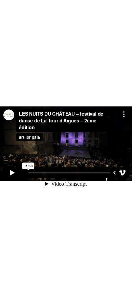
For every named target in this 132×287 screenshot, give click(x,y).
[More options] (123, 114)
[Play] (12, 172)
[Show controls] (114, 173)
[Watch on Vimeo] (122, 173)
